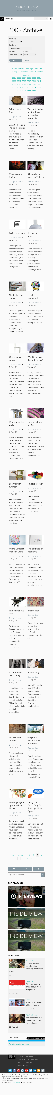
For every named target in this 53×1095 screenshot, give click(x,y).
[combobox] (41, 18)
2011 (29, 84)
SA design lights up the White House (16, 805)
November (39, 72)
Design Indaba (16, 1082)
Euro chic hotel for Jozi (34, 423)
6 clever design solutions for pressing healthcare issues (26, 967)
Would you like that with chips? (35, 358)
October (31, 72)
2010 (34, 84)
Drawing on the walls (16, 423)
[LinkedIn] (34, 1070)
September (24, 72)
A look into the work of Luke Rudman (35, 1003)
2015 (39, 81)
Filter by (12, 38)
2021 (39, 78)
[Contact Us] (42, 1070)
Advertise (21, 1060)
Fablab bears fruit (15, 111)
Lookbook (29, 999)
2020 (14, 81)
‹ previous (20, 855)
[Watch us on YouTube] (26, 1070)
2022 (34, 78)
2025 (19, 78)
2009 (39, 84)
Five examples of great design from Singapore (33, 987)
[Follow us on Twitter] (14, 869)
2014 (14, 84)
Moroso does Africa (15, 175)
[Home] (26, 7)
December (26, 75)
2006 (24, 87)
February (21, 68)
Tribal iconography (33, 296)
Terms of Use (23, 1066)
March (27, 68)
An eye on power (32, 234)
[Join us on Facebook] (26, 869)
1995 (34, 90)
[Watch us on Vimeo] (30, 1070)
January (14, 68)
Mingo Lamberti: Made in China (17, 550)
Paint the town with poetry (16, 674)
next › (26, 859)
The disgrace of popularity (35, 550)
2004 (34, 87)
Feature (12, 44)
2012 (24, 84)
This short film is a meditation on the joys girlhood (34, 1020)
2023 (29, 78)
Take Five (29, 960)
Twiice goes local (17, 233)
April (32, 68)
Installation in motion (15, 739)
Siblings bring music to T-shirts (35, 175)
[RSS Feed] (38, 1070)
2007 (19, 87)
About (20, 1057)
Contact (29, 1057)
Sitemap (29, 1063)
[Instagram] (22, 1070)
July (11, 72)
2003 (39, 87)
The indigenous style (16, 612)
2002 (19, 90)
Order (26, 51)
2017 (29, 81)
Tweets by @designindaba (19, 1044)
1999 (29, 90)
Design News (15, 116)
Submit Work (33, 1060)
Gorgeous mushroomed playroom (33, 740)
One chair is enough (15, 358)
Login (20, 1063)
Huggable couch (35, 483)
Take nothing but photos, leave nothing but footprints (35, 114)
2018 (24, 81)
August (16, 72)
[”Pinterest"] (38, 869)
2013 (19, 84)
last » (33, 859)
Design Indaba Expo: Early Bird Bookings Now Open (35, 807)
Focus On (29, 981)
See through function (15, 485)
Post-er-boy (33, 672)
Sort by (12, 51)
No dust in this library (16, 296)
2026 (14, 78)
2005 (29, 87)
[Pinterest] (18, 1070)
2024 (24, 78)
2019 (19, 81)
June (40, 68)
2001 (24, 90)
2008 (14, 87)
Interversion (33, 610)
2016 (34, 81)
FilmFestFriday (31, 1015)
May (36, 68)
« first (12, 855)
